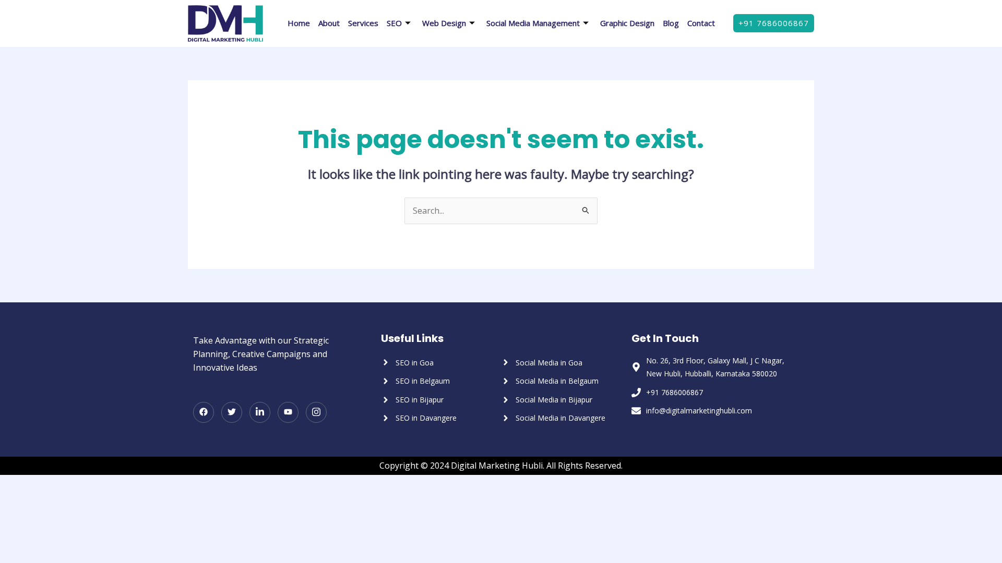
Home (299, 23)
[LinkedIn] (259, 412)
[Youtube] (288, 412)
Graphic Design (627, 23)
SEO (394, 23)
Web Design (444, 23)
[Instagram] (316, 412)
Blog (671, 23)
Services (363, 23)
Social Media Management (533, 23)
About (329, 23)
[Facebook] (203, 412)
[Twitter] (231, 412)
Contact (701, 23)
